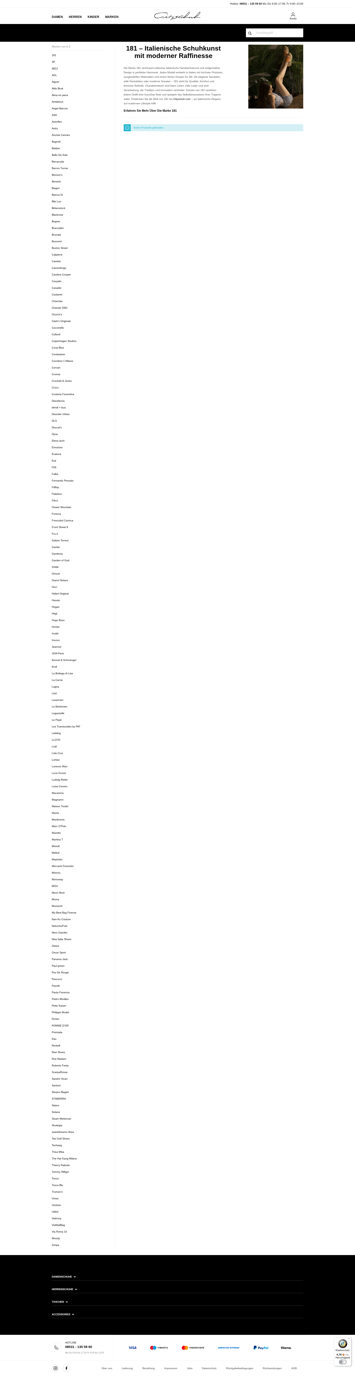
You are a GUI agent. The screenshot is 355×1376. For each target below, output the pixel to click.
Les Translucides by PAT (66, 726)
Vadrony (56, 1218)
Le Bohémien (59, 706)
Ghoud (56, 573)
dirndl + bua (59, 407)
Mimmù (56, 872)
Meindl (56, 846)
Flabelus (57, 493)
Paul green (58, 965)
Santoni (56, 1085)
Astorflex (57, 121)
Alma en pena (60, 95)
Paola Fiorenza (61, 992)
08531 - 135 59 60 (78, 1347)
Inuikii (55, 633)
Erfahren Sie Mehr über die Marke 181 (150, 110)
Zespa (55, 1244)
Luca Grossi (59, 773)
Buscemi (57, 241)
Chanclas (57, 301)
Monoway (57, 879)
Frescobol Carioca (62, 520)
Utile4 (55, 1211)
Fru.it (55, 533)
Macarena (58, 792)
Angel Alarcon (60, 108)
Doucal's (57, 427)
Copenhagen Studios (64, 341)
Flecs (55, 500)
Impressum (170, 1368)
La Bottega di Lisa (62, 673)
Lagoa (55, 686)
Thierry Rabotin (61, 1165)
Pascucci (57, 979)
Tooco (55, 1178)
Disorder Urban (61, 414)
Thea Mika (58, 1151)
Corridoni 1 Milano (62, 360)
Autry (55, 128)
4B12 (55, 68)
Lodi (54, 746)
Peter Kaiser (59, 1005)
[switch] (342, 1362)
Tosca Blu (57, 1185)
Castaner (57, 294)
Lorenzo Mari (59, 766)
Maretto (56, 832)
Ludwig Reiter (60, 779)
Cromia (56, 374)
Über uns (107, 1368)
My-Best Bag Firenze (64, 912)
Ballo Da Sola (59, 154)
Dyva (55, 434)
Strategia (57, 1125)
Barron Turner (60, 168)
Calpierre (57, 254)
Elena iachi (58, 440)
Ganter (56, 547)
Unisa (55, 1198)
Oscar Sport (59, 952)
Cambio (56, 261)
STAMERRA (59, 1098)
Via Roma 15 (59, 1231)
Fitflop (55, 487)
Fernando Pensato (63, 480)
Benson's (57, 174)
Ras (54, 1038)
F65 (54, 467)
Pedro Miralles (60, 999)
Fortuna (56, 513)
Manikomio (58, 819)
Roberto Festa (60, 1065)
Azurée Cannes (61, 134)
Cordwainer (58, 354)
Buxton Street (60, 247)
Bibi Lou (56, 201)
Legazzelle (58, 713)
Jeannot (56, 646)
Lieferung (127, 1368)
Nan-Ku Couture (61, 919)
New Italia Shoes (61, 939)
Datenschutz (209, 1368)
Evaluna (56, 454)
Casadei (56, 287)
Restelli (56, 1045)
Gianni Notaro (60, 580)
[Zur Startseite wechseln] (177, 16)
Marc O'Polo (59, 826)
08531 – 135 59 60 (251, 3)
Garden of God (60, 560)
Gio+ (54, 586)
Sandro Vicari (59, 1078)
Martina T (57, 839)
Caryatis (56, 281)
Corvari (56, 367)
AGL (54, 75)
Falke (55, 473)
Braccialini (58, 228)
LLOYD (56, 739)
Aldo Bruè (57, 88)
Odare (55, 945)
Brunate (56, 234)
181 (54, 55)
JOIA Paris (58, 653)
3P (53, 61)
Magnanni (57, 799)
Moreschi (57, 905)
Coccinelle (58, 327)
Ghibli (55, 567)
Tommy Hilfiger (60, 1171)
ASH (54, 115)
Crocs (55, 387)
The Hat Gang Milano (64, 1158)
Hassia (56, 600)
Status (55, 1105)
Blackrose (57, 214)
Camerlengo (59, 267)
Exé (54, 460)
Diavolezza (58, 400)
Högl (54, 613)
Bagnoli (56, 141)
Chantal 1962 (59, 307)
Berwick (56, 181)
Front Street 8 (60, 527)
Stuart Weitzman (61, 1118)
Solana (56, 1112)
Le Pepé (57, 719)
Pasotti (56, 985)
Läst (54, 693)
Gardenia (57, 553)
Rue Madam (59, 1058)
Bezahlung (148, 1368)
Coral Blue (58, 347)
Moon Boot (58, 892)
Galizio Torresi (60, 540)
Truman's (57, 1191)
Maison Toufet (60, 806)
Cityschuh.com (182, 98)
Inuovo (56, 640)
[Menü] (349, 1339)
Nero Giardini (59, 932)
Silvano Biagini (60, 1092)
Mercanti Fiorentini (63, 866)
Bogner (56, 221)
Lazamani (57, 699)
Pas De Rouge (60, 972)
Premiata (57, 1032)
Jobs (189, 1368)
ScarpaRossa (59, 1072)
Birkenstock (58, 208)
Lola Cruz (57, 753)
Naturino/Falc (59, 925)
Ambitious (57, 101)
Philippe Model (60, 1012)
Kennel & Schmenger (64, 660)
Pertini (55, 1018)
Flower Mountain (61, 507)
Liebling (56, 733)
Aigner (55, 81)
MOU (55, 886)
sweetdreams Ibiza (63, 1131)
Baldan (56, 148)
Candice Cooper (61, 274)
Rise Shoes (58, 1052)
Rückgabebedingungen (239, 1368)
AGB (294, 1368)
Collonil (56, 334)
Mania (55, 812)
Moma (55, 899)
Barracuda (58, 161)
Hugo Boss (58, 620)
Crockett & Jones (62, 380)
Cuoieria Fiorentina (63, 394)
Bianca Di (57, 194)
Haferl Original (60, 593)
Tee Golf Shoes (61, 1138)
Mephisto (57, 859)
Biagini (56, 188)
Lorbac (56, 759)
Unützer (56, 1205)
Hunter (56, 626)
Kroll (54, 666)
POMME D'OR (60, 1025)
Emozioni (57, 447)
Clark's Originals (61, 321)
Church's (57, 314)
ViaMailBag (58, 1225)
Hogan (56, 606)
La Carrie (57, 679)
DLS (54, 420)
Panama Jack (60, 959)
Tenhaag (57, 1145)
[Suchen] (250, 32)
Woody (56, 1238)
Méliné (56, 852)
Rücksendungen (272, 1368)
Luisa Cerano (59, 786)
